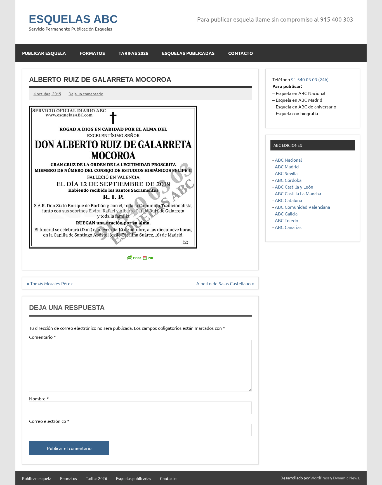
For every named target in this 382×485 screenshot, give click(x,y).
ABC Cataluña (288, 200)
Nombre (39, 398)
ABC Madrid (287, 166)
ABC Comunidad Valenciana (302, 207)
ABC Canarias (288, 227)
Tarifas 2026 (133, 53)
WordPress (319, 477)
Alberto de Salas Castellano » (225, 283)
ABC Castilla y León (294, 186)
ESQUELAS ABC (73, 19)
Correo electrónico (49, 421)
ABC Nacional (288, 160)
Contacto (240, 53)
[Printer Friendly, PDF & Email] (140, 257)
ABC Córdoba (288, 180)
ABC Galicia (286, 213)
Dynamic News (346, 477)
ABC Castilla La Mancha (298, 193)
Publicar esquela (44, 53)
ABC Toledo (286, 220)
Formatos (92, 53)
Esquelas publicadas (188, 53)
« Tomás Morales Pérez (50, 283)
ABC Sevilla (286, 173)
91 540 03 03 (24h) (310, 79)
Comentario (42, 337)
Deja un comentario (86, 93)
